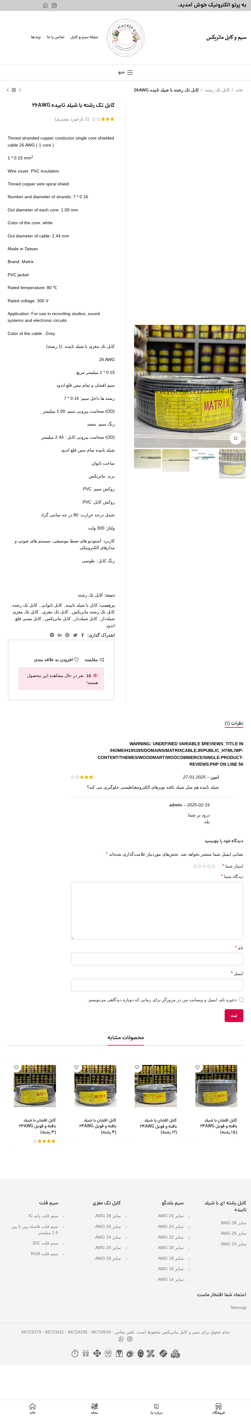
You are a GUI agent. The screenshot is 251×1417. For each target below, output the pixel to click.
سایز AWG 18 (171, 1258)
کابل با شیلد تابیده (82, 605)
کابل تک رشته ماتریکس (93, 611)
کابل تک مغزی (55, 611)
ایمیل (237, 973)
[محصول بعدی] (8, 90)
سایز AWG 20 (171, 1247)
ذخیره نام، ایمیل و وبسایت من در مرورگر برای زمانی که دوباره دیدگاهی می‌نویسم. (162, 999)
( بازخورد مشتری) (71, 119)
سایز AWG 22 (171, 1237)
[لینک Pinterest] (67, 635)
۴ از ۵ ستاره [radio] (199, 866)
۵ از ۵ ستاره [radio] (195, 866)
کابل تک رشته (217, 89)
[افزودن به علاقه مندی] (197, 1067)
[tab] (234, 724)
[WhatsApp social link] (45, 5)
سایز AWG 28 (233, 1222)
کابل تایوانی (51, 605)
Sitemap (238, 1307)
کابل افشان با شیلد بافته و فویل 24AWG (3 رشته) (37, 1127)
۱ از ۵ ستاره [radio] (213, 866)
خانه (238, 89)
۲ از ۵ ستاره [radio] (209, 866)
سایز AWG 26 (233, 1233)
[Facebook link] (82, 635)
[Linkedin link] (59, 635)
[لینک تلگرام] (52, 635)
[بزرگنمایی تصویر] (236, 438)
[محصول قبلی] (20, 90)
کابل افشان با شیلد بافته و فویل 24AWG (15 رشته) (218, 1127)
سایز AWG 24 (233, 1243)
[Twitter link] (75, 635)
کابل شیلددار (85, 618)
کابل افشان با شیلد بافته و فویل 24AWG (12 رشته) (158, 1127)
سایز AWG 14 (171, 1279)
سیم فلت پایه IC (43, 1215)
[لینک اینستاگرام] (54, 5)
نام (239, 947)
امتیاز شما (232, 866)
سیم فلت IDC (45, 1242)
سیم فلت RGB (44, 1253)
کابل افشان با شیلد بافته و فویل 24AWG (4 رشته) (97, 1127)
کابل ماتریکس (58, 618)
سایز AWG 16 (171, 1268)
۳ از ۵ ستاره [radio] (204, 866)
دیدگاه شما (232, 876)
